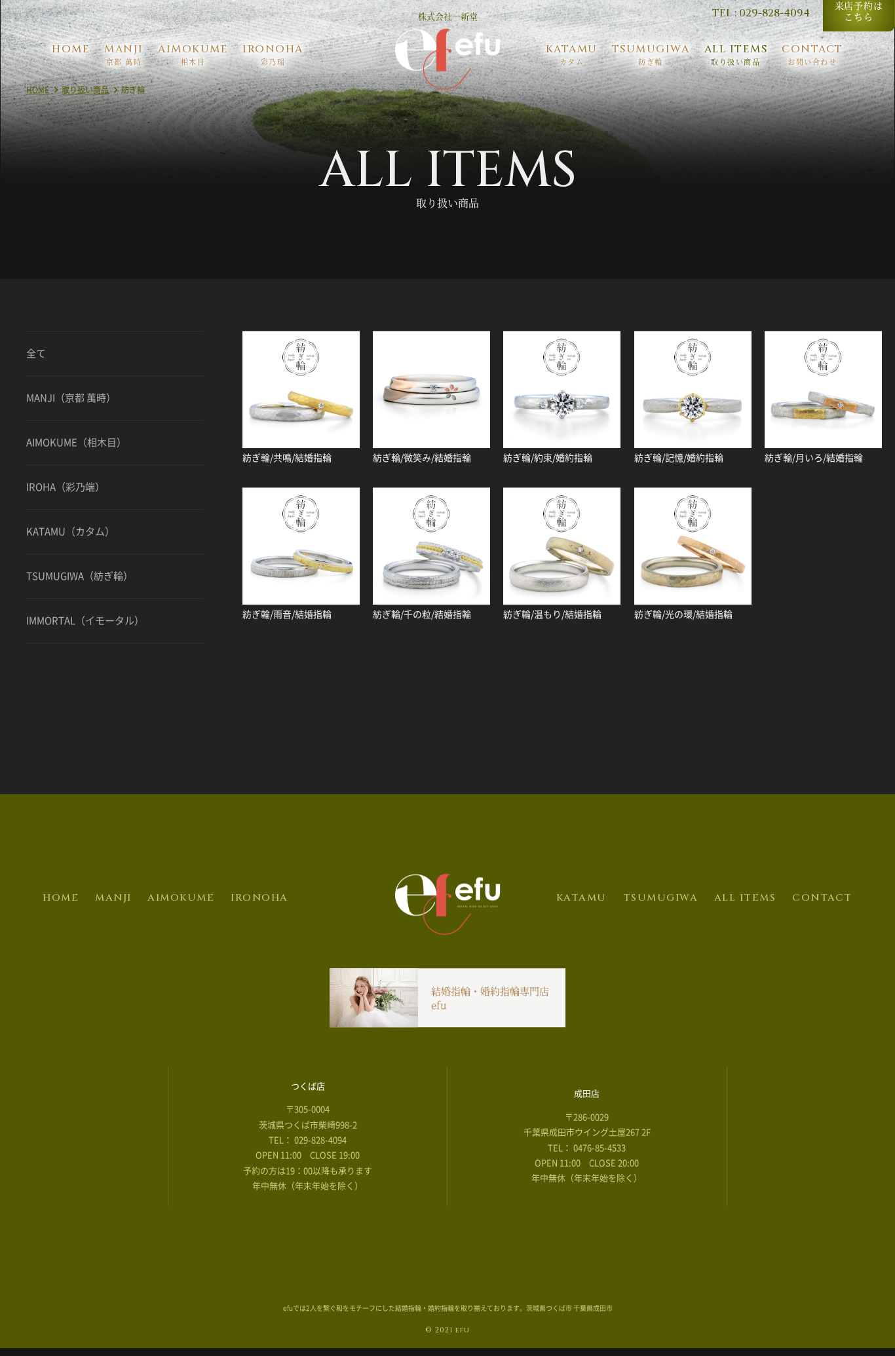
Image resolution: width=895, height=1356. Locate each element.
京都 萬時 (71, 401)
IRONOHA (259, 902)
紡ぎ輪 (79, 580)
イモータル (85, 624)
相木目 (76, 446)
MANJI (113, 902)
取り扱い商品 (85, 94)
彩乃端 (65, 490)
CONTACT (822, 902)
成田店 (587, 1097)
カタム (70, 535)
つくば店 (308, 1089)
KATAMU (581, 902)
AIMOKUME (180, 902)
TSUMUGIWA (660, 902)
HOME (37, 94)
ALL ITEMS (745, 902)
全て (36, 357)
